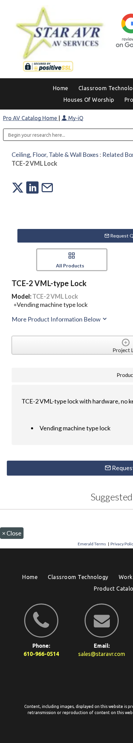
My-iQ (75, 118)
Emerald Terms (92, 543)
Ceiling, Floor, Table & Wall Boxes (55, 154)
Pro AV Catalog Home (30, 118)
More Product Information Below (57, 319)
